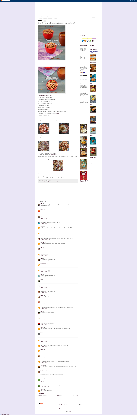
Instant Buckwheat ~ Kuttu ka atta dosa (84, 158)
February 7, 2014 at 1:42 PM (45, 391)
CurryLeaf (42, 242)
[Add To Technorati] (90, 41)
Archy (42, 354)
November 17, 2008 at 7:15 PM (45, 319)
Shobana (42, 378)
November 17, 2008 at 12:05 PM (45, 271)
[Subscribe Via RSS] (85, 41)
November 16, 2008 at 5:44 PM (45, 218)
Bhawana (42, 209)
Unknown (42, 231)
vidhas (42, 247)
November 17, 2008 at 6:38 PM (45, 308)
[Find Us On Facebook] (87, 41)
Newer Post (40, 395)
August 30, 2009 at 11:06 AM (45, 381)
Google (91, 163)
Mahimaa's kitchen (43, 221)
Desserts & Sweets (93, 157)
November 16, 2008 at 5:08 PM (45, 206)
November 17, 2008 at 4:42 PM (45, 292)
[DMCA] (83, 75)
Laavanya (42, 295)
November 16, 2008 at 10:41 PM (45, 239)
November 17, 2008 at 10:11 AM (45, 260)
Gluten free (49, 181)
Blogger (70, 411)
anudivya (42, 226)
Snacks (65, 181)
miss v (42, 311)
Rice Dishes (92, 114)
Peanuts (58, 181)
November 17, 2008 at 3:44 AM (45, 255)
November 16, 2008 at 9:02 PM (45, 234)
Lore (41, 332)
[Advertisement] (58, 11)
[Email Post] (44, 180)
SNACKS (91, 135)
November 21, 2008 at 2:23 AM (45, 362)
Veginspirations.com (54, 154)
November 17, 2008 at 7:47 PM (45, 324)
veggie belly (42, 365)
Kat (41, 290)
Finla (41, 274)
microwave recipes (54, 181)
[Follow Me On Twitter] (83, 41)
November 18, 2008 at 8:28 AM (45, 341)
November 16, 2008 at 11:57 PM (45, 244)
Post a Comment (41, 393)
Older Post (76, 395)
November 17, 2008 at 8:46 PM (45, 329)
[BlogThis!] (47, 180)
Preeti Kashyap (43, 370)
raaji (41, 316)
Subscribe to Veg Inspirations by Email (64, 404)
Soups (91, 83)
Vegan (67, 181)
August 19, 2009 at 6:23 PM (44, 375)
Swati (41, 258)
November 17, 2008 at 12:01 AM (45, 250)
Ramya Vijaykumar (44, 300)
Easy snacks (46, 181)
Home (58, 395)
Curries (91, 104)
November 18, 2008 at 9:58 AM (45, 346)
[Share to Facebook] (50, 180)
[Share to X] (48, 180)
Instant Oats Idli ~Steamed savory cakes (84, 170)
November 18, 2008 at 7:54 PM (45, 357)
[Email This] (46, 180)
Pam (41, 279)
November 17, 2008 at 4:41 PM (45, 287)
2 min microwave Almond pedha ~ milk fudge (84, 181)
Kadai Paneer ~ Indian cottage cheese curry (83, 147)
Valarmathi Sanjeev (44, 263)
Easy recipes (42, 181)
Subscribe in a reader (62, 406)
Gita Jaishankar (43, 306)
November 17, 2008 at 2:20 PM (45, 276)
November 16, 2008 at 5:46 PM (45, 223)
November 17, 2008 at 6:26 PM (45, 303)
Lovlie (41, 203)
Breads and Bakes (93, 125)
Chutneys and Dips (93, 62)
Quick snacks (62, 181)
